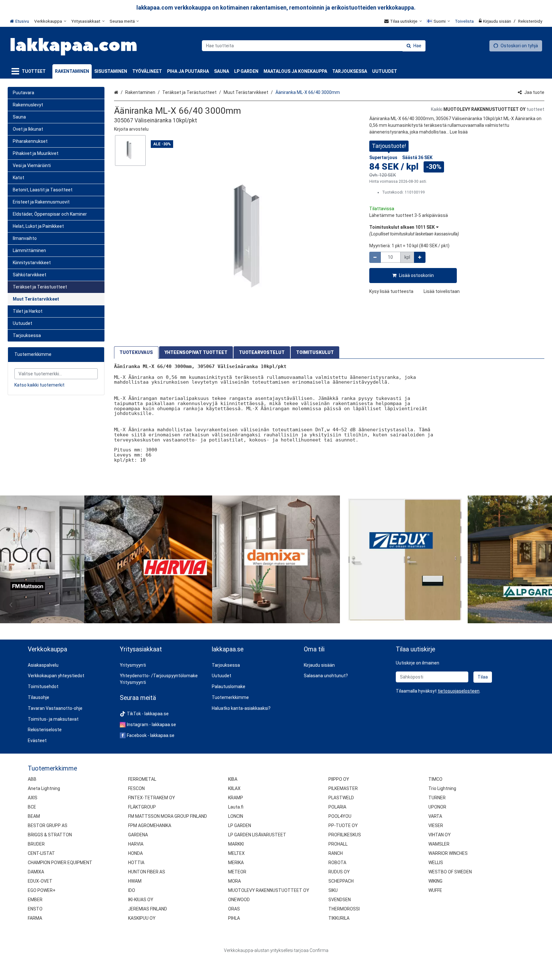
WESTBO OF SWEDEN (450, 871)
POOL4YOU (339, 816)
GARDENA (138, 834)
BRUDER (36, 844)
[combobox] (313, 45)
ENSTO (35, 908)
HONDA (135, 853)
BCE (32, 806)
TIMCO (435, 779)
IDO (131, 890)
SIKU (333, 890)
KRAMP (235, 797)
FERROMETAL (142, 779)
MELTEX (236, 853)
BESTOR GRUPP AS (47, 825)
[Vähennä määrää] (375, 257)
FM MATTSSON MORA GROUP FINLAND (167, 816)
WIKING (435, 881)
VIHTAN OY (439, 834)
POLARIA (337, 806)
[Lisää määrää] (419, 257)
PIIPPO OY (338, 779)
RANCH (335, 853)
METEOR (237, 871)
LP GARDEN (239, 825)
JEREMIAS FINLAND (147, 908)
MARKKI (236, 844)
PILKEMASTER (343, 788)
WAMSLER (438, 844)
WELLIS (435, 862)
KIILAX (234, 788)
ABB (32, 779)
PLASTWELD (341, 797)
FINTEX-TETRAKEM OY (151, 797)
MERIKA (236, 862)
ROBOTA (337, 862)
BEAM (34, 816)
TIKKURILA (338, 918)
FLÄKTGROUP (142, 806)
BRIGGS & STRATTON (50, 834)
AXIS (32, 797)
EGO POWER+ (42, 890)
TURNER (437, 797)
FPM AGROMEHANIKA (149, 825)
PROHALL (338, 844)
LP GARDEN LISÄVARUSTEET (257, 834)
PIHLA (234, 918)
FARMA (35, 918)
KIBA (232, 779)
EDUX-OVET (40, 881)
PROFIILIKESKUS (344, 834)
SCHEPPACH (341, 881)
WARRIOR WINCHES (448, 853)
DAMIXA (36, 871)
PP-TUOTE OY (343, 825)
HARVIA (135, 844)
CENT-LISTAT (41, 853)
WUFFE (435, 890)
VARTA (435, 816)
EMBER (35, 899)
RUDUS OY (339, 871)
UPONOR (437, 806)
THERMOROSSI (344, 908)
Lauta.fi (235, 806)
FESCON (136, 788)
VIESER (435, 825)
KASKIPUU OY (142, 918)
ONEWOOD (239, 899)
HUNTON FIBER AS (146, 871)
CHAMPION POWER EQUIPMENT (60, 862)
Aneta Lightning (44, 788)
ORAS (234, 908)
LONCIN (235, 816)
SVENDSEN (339, 899)
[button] (131, 129)
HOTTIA (136, 862)
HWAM (135, 881)
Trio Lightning (442, 788)
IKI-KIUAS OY (140, 899)
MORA (234, 881)
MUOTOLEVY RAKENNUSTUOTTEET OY (268, 890)
